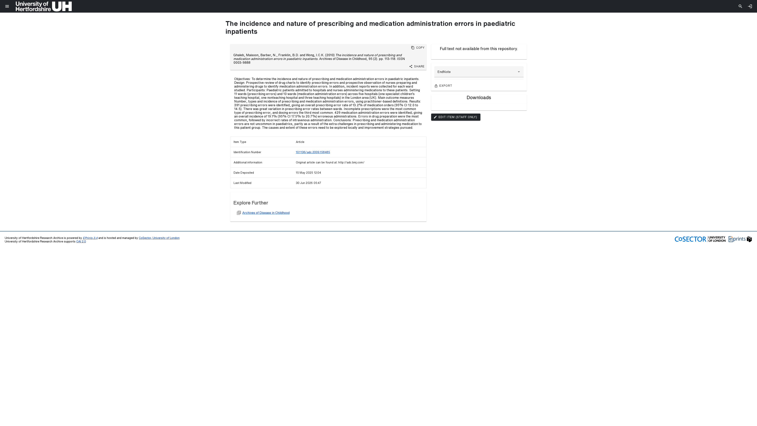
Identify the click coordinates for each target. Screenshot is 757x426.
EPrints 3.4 (90, 237)
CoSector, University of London (159, 237)
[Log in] (750, 6)
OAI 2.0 (81, 241)
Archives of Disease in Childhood (266, 212)
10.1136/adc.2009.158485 (313, 152)
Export (445, 85)
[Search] (740, 6)
